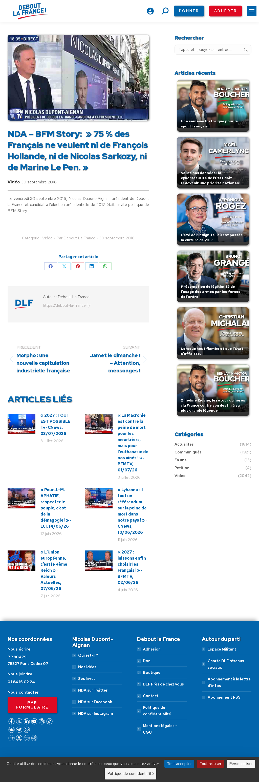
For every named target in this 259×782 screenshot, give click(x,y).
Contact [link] (150, 695)
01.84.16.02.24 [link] (21, 681)
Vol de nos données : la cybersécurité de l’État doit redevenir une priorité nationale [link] (210, 177)
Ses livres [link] (87, 678)
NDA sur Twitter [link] (92, 690)
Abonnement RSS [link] (224, 697)
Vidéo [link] (14, 182)
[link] (251, 11)
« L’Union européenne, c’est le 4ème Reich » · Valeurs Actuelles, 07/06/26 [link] (53, 570)
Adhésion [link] (152, 649)
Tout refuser (210, 763)
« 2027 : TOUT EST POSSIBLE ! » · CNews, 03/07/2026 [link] (55, 424)
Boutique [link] (151, 672)
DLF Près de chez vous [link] (163, 684)
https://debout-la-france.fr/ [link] (67, 305)
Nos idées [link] (87, 667)
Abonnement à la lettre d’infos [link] (229, 682)
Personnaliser (241, 763)
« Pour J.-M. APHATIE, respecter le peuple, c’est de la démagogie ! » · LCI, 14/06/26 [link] (55, 508)
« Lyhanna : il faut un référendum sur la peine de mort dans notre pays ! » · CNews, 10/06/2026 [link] (132, 511)
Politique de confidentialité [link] (157, 711)
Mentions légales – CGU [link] (160, 729)
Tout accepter (179, 763)
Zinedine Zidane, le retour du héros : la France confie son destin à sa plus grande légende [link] (213, 405)
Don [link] (146, 660)
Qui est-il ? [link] (88, 655)
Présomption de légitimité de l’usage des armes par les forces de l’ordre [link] (210, 291)
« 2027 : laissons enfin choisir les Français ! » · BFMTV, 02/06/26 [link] (132, 567)
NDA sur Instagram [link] (95, 713)
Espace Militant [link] (222, 649)
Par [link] (75, 238)
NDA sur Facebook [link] (95, 701)
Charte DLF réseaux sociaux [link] (226, 664)
